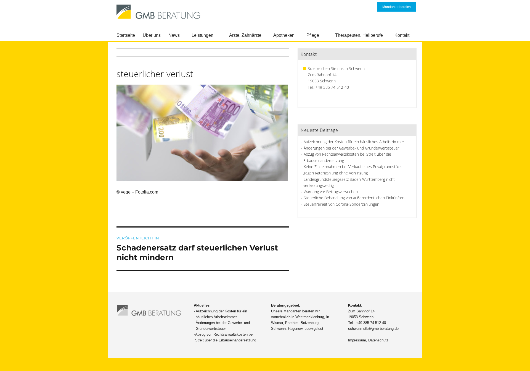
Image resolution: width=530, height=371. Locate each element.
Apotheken (284, 35)
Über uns (152, 35)
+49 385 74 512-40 (332, 87)
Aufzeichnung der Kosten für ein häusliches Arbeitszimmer (354, 141)
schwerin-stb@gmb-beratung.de (373, 328)
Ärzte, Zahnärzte (245, 35)
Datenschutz (378, 340)
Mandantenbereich (396, 7)
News (174, 35)
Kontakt (401, 35)
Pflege (312, 35)
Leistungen (202, 35)
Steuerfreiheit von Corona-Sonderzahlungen (341, 204)
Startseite (125, 35)
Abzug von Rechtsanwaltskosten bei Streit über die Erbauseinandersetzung (225, 337)
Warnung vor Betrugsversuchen (331, 191)
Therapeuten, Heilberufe (359, 35)
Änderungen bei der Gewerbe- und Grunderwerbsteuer (351, 148)
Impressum (357, 340)
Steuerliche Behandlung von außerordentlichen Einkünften (354, 197)
